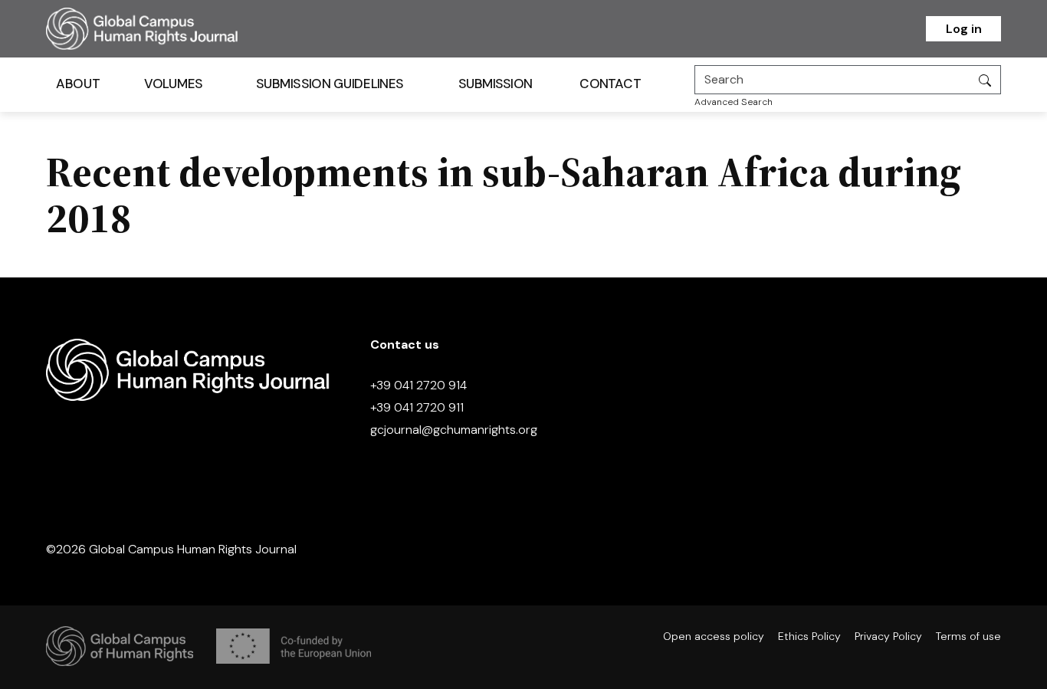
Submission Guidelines (329, 83)
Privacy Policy (888, 636)
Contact (610, 83)
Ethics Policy (809, 636)
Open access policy (713, 636)
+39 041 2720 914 (418, 385)
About (78, 83)
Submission (495, 83)
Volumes (173, 83)
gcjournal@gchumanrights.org (453, 430)
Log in (964, 29)
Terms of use (968, 636)
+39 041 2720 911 (417, 407)
